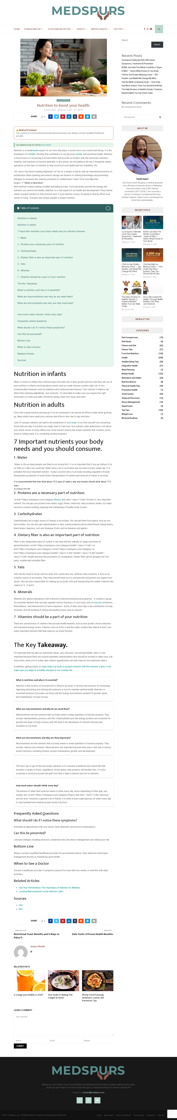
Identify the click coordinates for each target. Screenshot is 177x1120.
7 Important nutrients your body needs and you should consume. (51, 231)
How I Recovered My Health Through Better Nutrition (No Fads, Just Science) (153, 300)
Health (81, 29)
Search (125, 40)
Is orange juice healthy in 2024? (29, 995)
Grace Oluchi (51, 110)
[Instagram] (148, 29)
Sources (21, 360)
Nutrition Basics (129, 382)
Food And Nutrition (59, 29)
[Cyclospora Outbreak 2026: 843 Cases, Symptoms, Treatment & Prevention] (132, 222)
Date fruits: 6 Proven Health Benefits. (92, 934)
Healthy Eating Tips (130, 362)
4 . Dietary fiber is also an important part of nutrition (45, 257)
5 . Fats (21, 264)
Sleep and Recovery (131, 398)
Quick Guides (128, 394)
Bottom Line (23, 340)
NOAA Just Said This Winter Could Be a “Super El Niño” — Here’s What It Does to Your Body (153, 236)
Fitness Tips (127, 349)
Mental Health (99, 29)
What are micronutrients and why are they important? (45, 303)
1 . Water (22, 237)
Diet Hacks (126, 341)
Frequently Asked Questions (32, 321)
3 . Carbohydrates (26, 251)
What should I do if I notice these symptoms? (41, 327)
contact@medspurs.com (93, 1092)
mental (35, 150)
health (32, 154)
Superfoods (127, 406)
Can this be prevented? (29, 334)
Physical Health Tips (131, 386)
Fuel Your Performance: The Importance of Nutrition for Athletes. (49, 887)
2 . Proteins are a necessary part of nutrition (40, 244)
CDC (21, 905)
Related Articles (25, 353)
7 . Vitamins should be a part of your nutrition (41, 277)
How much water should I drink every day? (39, 314)
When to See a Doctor (29, 347)
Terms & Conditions (123, 1115)
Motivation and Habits (131, 378)
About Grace (109, 1115)
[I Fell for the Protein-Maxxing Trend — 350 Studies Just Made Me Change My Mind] (132, 255)
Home (17, 29)
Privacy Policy (139, 1115)
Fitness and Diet (33, 29)
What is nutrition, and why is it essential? (38, 290)
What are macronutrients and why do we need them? (45, 296)
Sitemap (161, 1115)
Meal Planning (128, 370)
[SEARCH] (160, 117)
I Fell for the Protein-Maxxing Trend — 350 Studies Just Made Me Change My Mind (131, 267)
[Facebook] (145, 29)
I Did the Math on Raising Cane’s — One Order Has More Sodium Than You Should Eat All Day (152, 269)
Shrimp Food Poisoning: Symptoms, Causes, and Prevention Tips (93, 998)
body (74, 422)
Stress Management (131, 402)
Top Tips (118, 29)
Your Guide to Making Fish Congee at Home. (60, 996)
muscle (97, 602)
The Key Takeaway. (27, 283)
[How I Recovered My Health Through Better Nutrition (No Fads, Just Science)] (153, 287)
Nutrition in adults (27, 224)
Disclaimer (151, 1115)
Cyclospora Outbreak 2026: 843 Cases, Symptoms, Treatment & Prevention (131, 235)
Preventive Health (129, 390)
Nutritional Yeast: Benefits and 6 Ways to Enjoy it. (36, 936)
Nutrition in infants (27, 218)
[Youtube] (151, 29)
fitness (57, 499)
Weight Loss (127, 414)
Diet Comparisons (130, 337)
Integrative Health (130, 366)
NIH (20, 909)
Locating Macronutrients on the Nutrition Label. (41, 891)
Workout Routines (130, 418)
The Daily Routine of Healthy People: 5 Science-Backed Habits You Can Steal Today (131, 301)
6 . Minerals (23, 270)
